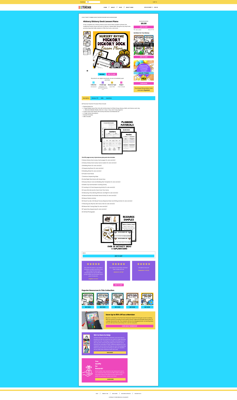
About (113, 7)
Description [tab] (86, 98)
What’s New (129, 7)
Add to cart (112, 74)
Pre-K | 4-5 (100, 88)
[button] (87, 35)
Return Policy (138, 393)
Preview (101, 74)
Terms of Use (105, 393)
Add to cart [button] (118, 256)
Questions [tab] (109, 98)
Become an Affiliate (126, 393)
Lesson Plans (112, 86)
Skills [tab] (102, 98)
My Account (148, 7)
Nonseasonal (93, 86)
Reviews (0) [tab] (95, 98)
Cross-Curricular (121, 86)
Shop (120, 7)
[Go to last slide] (87, 32)
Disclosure (114, 393)
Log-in (156, 7)
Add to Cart (144, 57)
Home (105, 7)
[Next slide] (87, 70)
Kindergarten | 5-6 (103, 86)
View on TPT (150, 29)
